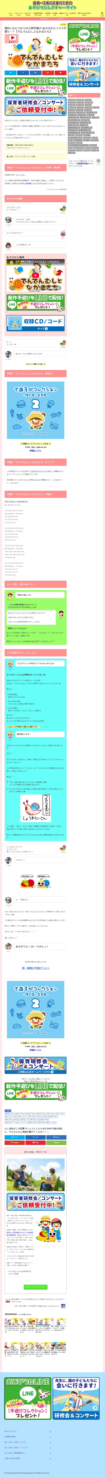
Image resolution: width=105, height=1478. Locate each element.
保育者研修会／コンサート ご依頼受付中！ (53, 19)
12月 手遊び (71, 112)
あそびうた (28, 14)
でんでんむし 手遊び (26, 1116)
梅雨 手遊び (33, 1122)
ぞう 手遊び (95, 117)
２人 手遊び (71, 153)
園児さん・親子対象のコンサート (17, 1232)
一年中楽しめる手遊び (41, 1116)
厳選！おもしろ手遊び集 (75, 137)
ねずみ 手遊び (85, 120)
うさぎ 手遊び (80, 112)
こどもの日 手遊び (85, 117)
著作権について (31, 183)
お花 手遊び (90, 115)
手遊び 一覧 (25, 1119)
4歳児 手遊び (31, 1113)
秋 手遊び (95, 148)
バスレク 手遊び (72, 130)
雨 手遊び (42, 1122)
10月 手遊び (79, 110)
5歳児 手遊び (42, 1113)
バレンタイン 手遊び (84, 130)
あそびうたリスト (11, 1431)
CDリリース (20, 1235)
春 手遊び (79, 143)
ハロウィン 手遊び (87, 127)
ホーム (11, 14)
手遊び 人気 (35, 1119)
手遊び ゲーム (78, 140)
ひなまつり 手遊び (73, 122)
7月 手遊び (61, 1113)
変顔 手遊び (87, 137)
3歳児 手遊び (21, 1113)
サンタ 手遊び (84, 125)
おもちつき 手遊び (91, 112)
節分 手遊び (71, 150)
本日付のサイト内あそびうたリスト (17, 1122)
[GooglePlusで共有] (48, 73)
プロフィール (19, 14)
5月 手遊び (88, 105)
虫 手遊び (79, 150)
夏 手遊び (9, 1119)
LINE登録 (48, 14)
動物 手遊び (54, 1116)
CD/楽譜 (54, 14)
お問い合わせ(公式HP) (84, 14)
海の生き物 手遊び (79, 148)
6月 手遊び (52, 1113)
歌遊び (70, 148)
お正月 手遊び (82, 115)
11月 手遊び (88, 110)
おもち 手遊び (72, 115)
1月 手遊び (71, 100)
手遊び (8, 1111)
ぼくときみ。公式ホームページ (15, 1442)
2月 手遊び (88, 100)
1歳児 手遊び (79, 100)
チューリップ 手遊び (74, 127)
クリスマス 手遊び (85, 122)
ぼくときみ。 (21, 175)
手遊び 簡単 (45, 1119)
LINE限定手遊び (38, 14)
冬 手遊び (71, 135)
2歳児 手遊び (10, 1113)
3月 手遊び (80, 102)
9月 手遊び (71, 110)
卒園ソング (87, 135)
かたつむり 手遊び (12, 1116)
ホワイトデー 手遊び (74, 132)
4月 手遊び (71, 105)
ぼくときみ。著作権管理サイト (15, 1453)
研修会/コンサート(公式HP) (67, 14)
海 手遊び (88, 148)
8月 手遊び (96, 107)
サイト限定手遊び (73, 125)
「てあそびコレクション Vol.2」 (41, 471)
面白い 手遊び (52, 1122)
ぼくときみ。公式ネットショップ (16, 1447)
